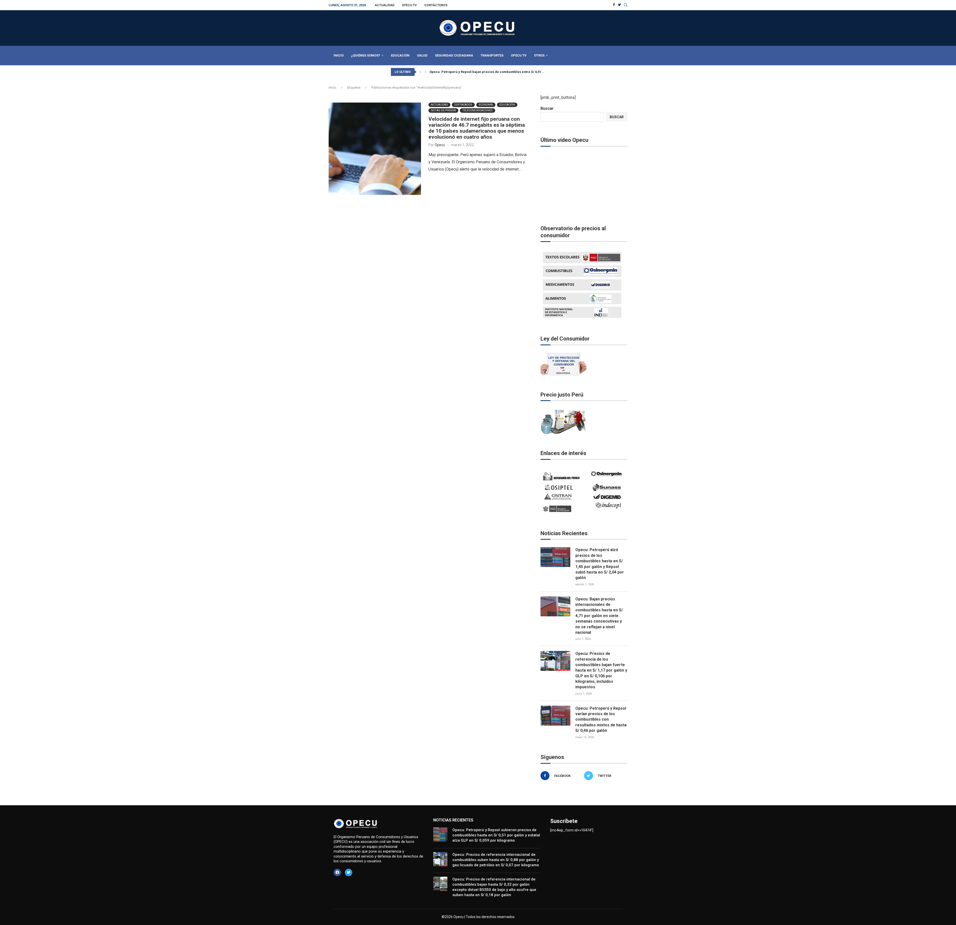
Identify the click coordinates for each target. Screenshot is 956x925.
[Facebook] (614, 5)
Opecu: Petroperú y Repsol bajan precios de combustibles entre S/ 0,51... (486, 72)
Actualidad (384, 5)
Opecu (440, 145)
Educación (400, 55)
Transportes (491, 55)
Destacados (463, 104)
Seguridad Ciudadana (454, 55)
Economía (486, 104)
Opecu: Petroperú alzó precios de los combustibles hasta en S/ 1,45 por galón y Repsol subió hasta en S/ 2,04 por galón (599, 563)
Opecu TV (409, 5)
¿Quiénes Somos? (365, 55)
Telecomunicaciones (477, 110)
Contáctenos (435, 5)
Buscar (547, 108)
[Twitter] (619, 5)
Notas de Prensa (443, 110)
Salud (422, 55)
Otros (539, 55)
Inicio (339, 55)
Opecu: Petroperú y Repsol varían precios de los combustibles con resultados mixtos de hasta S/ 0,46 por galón (601, 719)
